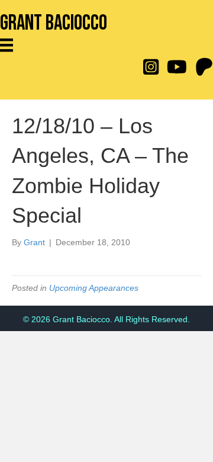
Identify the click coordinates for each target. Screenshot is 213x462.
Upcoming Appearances (93, 288)
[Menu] (10, 45)
